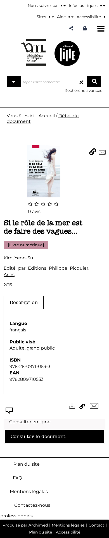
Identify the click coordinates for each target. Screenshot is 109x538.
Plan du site (26, 464)
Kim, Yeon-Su (18, 257)
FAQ (17, 477)
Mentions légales (29, 491)
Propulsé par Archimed (25, 525)
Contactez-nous (32, 505)
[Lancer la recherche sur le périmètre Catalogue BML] (94, 81)
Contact (96, 525)
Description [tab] (24, 302)
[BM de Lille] (67, 53)
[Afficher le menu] (101, 28)
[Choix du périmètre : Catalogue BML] (14, 81)
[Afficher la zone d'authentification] (86, 28)
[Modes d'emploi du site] (104, 5)
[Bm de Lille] (33, 52)
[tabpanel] (46, 352)
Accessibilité (68, 532)
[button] (71, 28)
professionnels (16, 515)
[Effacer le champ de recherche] (81, 81)
